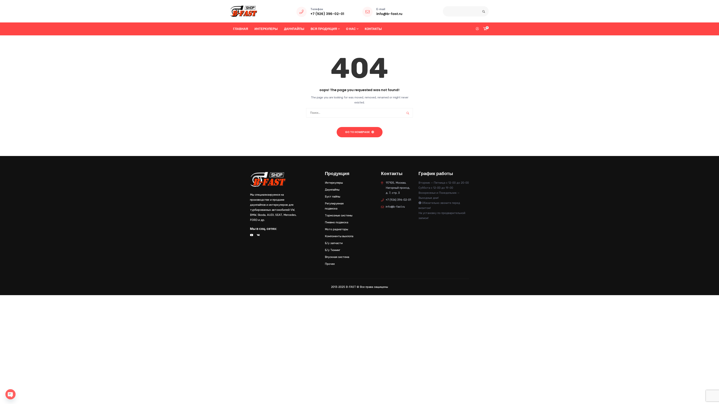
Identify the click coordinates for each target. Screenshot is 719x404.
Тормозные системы (338, 215)
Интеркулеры (266, 29)
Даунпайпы (294, 29)
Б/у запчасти (334, 243)
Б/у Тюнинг (332, 250)
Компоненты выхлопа (339, 236)
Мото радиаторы (336, 229)
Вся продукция (324, 29)
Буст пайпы (332, 196)
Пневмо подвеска (336, 222)
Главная (240, 29)
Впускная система (337, 257)
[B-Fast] (243, 11)
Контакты (373, 29)
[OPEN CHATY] (10, 394)
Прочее (330, 264)
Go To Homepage (357, 132)
